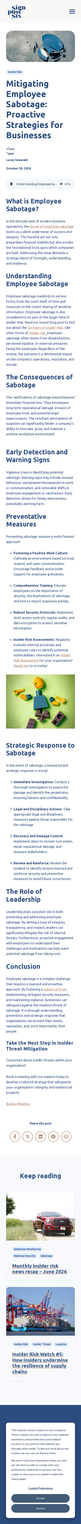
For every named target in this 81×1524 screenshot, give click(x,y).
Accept (40, 1498)
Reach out (21, 666)
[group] (40, 184)
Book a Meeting (18, 1104)
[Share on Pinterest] (53, 1136)
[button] (11, 184)
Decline (40, 1508)
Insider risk (37, 333)
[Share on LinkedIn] (40, 1136)
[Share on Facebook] (15, 1136)
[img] (61, 184)
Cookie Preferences (40, 1488)
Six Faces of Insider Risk (45, 327)
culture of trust (54, 989)
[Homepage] (16, 12)
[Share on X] (27, 1136)
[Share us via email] (66, 1136)
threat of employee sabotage (52, 226)
